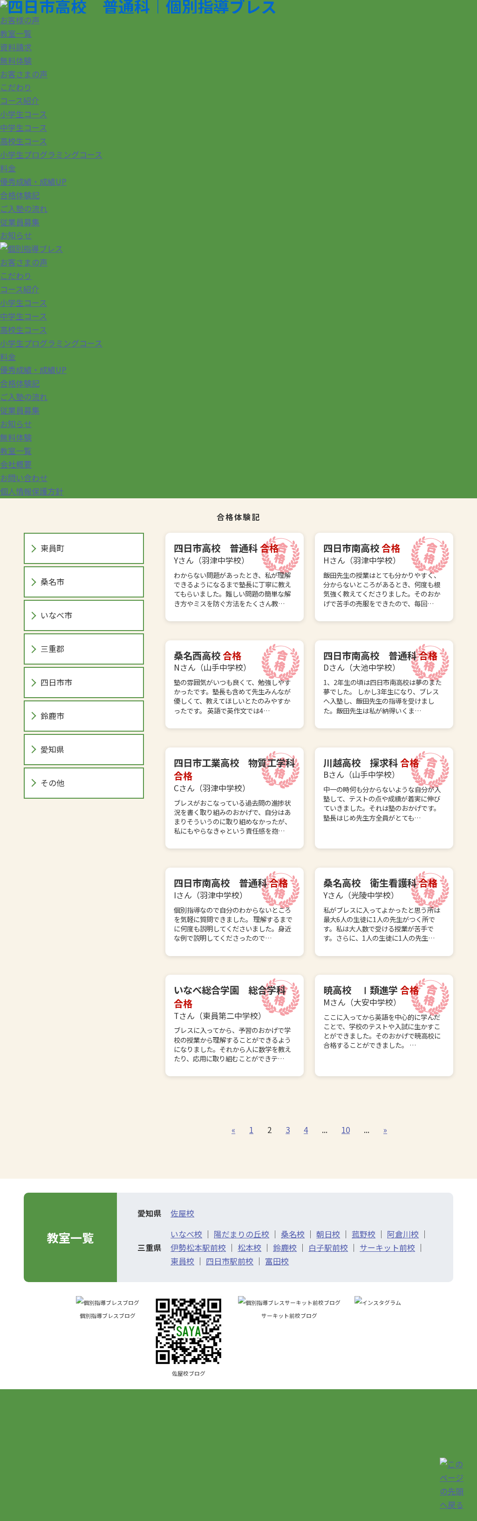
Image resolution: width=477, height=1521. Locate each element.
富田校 (277, 1261)
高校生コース (23, 141)
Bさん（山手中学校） (382, 788)
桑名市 (52, 581)
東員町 (52, 548)
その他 (52, 782)
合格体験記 (20, 195)
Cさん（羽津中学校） (234, 795)
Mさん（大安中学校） (382, 1016)
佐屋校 (182, 1213)
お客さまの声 (24, 74)
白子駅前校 (328, 1247)
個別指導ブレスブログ (108, 1315)
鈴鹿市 (52, 715)
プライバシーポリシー (400, 1469)
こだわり (16, 87)
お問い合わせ (24, 477)
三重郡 (52, 648)
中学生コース (23, 127)
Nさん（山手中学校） (232, 681)
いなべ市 (56, 615)
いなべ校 (186, 1234)
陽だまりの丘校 (241, 1234)
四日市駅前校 (229, 1261)
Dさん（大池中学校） (382, 681)
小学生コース (23, 114)
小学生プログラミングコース (51, 154)
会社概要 (16, 464)
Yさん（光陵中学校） (381, 909)
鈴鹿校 (285, 1247)
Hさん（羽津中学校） (381, 574)
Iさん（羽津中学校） (233, 909)
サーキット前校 (387, 1247)
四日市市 (56, 682)
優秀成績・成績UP (33, 181)
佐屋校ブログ (188, 1373)
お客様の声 (20, 20)
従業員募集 (20, 222)
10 (345, 1129)
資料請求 (16, 47)
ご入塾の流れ (24, 208)
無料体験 (16, 60)
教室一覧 (16, 33)
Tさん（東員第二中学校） (232, 1023)
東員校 (182, 1261)
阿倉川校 (403, 1234)
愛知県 (52, 749)
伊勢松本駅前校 (198, 1247)
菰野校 (363, 1234)
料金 (8, 168)
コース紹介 (19, 100)
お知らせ (16, 235)
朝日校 (328, 1234)
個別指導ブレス (90, 1458)
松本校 (249, 1247)
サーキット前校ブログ (289, 1315)
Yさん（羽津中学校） (232, 574)
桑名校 (293, 1234)
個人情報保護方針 (31, 491)
